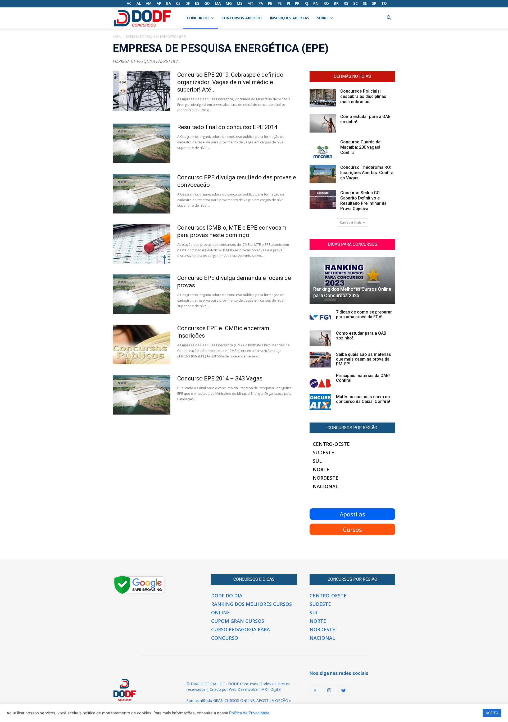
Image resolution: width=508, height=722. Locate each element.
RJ (306, 3)
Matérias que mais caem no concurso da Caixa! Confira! (363, 399)
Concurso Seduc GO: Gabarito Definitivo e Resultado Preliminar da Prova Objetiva (363, 200)
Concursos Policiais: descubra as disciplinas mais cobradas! (363, 96)
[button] (389, 18)
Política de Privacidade (249, 713)
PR (297, 3)
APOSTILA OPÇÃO (272, 700)
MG (229, 3)
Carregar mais (350, 222)
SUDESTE (323, 452)
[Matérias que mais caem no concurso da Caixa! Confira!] (320, 402)
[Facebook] (315, 690)
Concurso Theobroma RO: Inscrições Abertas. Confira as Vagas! (366, 172)
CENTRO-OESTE (331, 444)
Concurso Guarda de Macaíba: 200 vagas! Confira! (360, 147)
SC (355, 3)
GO (207, 3)
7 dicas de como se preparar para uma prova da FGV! (364, 314)
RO (326, 3)
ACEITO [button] (492, 713)
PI (288, 3)
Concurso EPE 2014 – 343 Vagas (219, 378)
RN (316, 3)
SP (374, 3)
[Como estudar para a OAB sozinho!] (323, 123)
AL (139, 3)
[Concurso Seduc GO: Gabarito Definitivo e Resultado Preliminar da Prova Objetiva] (323, 199)
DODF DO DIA (226, 595)
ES (197, 3)
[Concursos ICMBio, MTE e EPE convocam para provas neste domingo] (141, 244)
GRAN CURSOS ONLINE (233, 700)
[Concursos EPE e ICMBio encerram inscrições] (141, 344)
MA (218, 3)
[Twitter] (343, 690)
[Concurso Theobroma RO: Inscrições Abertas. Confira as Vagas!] (323, 174)
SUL (317, 461)
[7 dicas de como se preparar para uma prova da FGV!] (320, 317)
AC (129, 3)
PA (260, 3)
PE (280, 3)
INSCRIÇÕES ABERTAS (289, 17)
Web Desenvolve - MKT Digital (255, 689)
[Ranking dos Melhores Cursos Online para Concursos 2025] (352, 280)
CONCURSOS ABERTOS (241, 17)
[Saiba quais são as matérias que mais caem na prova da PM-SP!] (320, 359)
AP (159, 3)
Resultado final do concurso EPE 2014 (227, 127)
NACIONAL (325, 486)
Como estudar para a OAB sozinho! (361, 335)
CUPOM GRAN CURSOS (237, 621)
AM (149, 3)
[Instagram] (329, 690)
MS (239, 3)
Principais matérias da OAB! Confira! (363, 378)
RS (346, 3)
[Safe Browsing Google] (139, 593)
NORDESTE (325, 478)
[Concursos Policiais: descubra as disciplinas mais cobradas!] (323, 98)
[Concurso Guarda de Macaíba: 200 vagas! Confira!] (323, 148)
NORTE (321, 469)
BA (168, 3)
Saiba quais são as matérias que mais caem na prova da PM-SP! (363, 359)
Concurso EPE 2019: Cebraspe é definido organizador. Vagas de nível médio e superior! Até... (230, 82)
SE (365, 3)
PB (270, 3)
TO (384, 3)
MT (250, 3)
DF (187, 3)
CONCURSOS (198, 17)
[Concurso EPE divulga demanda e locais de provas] (141, 294)
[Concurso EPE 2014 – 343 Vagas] (141, 395)
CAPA (117, 36)
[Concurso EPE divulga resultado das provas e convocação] (141, 194)
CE (178, 3)
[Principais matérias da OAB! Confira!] (320, 381)
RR (336, 3)
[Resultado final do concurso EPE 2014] (141, 143)
